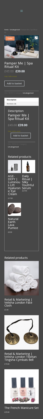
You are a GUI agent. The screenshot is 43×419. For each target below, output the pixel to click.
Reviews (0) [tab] (11, 104)
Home (6, 30)
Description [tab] (11, 100)
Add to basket (14, 83)
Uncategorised (15, 30)
